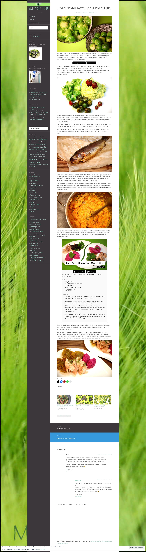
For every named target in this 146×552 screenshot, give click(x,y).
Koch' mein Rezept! (35, 195)
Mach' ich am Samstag (36, 197)
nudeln (35, 152)
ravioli (30, 154)
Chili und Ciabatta (34, 229)
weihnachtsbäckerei (34, 164)
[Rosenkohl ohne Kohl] (102, 399)
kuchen (31, 149)
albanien (31, 136)
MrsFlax (32, 114)
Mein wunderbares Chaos (36, 241)
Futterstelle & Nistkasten (36, 185)
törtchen (40, 159)
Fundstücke (33, 183)
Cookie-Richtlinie (41, 549)
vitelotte (31, 162)
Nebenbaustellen (34, 199)
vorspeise (36, 162)
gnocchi (41, 144)
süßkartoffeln (42, 156)
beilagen (31, 139)
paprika (39, 152)
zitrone (46, 164)
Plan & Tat (33, 201)
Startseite (32, 16)
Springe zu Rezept (79, 63)
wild (40, 164)
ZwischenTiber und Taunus (37, 261)
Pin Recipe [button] (92, 272)
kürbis (35, 149)
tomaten (33, 159)
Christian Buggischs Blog (36, 231)
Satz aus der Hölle (34, 204)
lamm (41, 149)
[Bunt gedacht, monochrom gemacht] (84, 399)
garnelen (31, 144)
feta (37, 142)
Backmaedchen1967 (35, 107)
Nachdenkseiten (34, 245)
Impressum (31, 19)
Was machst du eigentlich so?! (37, 257)
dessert (44, 139)
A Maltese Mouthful (35, 222)
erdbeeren (33, 142)
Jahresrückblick (34, 194)
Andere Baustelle (34, 175)
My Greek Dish (34, 243)
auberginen (36, 136)
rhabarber (34, 154)
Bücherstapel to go (35, 176)
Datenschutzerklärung (35, 22)
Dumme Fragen (34, 180)
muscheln (31, 152)
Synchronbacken (34, 209)
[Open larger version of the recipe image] (84, 254)
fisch (40, 141)
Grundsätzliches (34, 187)
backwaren (41, 136)
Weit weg (32, 211)
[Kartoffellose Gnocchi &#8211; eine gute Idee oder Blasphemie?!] (65, 399)
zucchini (32, 167)
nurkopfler (32, 250)
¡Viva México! (33, 91)
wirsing (43, 164)
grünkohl (37, 147)
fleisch (44, 142)
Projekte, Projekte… (35, 254)
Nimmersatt (33, 247)
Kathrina (32, 111)
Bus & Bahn (33, 178)
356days (32, 221)
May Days (32, 97)
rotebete (60, 416)
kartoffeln (43, 147)
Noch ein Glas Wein (35, 248)
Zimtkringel (33, 259)
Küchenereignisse (34, 238)
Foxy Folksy (33, 236)
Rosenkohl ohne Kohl (99, 405)
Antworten (69, 472)
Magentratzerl (33, 240)
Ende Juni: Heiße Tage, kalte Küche (38, 92)
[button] (98, 267)
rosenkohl (43, 154)
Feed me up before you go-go (37, 235)
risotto (39, 154)
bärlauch (36, 139)
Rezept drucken (92, 63)
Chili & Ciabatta (34, 228)
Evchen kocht (33, 233)
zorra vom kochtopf (35, 112)
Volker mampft (34, 255)
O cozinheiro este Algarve (36, 252)
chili (40, 139)
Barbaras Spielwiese (35, 226)
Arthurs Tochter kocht (35, 224)
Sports (32, 206)
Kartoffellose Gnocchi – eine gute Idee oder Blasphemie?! (65, 405)
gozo (45, 144)
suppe (37, 156)
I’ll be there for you (35, 99)
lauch (44, 149)
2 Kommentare (92, 12)
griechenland (32, 147)
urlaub (45, 159)
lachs (38, 149)
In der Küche (33, 192)
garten (37, 144)
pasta (45, 152)
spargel (32, 156)
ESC (31, 182)
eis (30, 142)
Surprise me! (33, 208)
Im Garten (32, 190)
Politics (32, 202)
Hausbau (32, 188)
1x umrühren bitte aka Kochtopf (38, 219)
